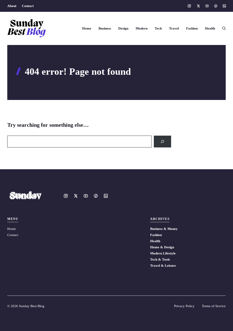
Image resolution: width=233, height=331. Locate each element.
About (11, 6)
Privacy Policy (184, 306)
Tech (158, 28)
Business (105, 28)
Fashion (192, 28)
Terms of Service (214, 306)
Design (123, 28)
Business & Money (164, 229)
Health (210, 28)
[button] (222, 28)
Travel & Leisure (163, 265)
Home (86, 28)
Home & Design (162, 247)
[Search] (162, 141)
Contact (28, 6)
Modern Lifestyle (163, 253)
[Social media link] (189, 6)
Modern (141, 28)
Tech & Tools (160, 259)
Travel (174, 28)
